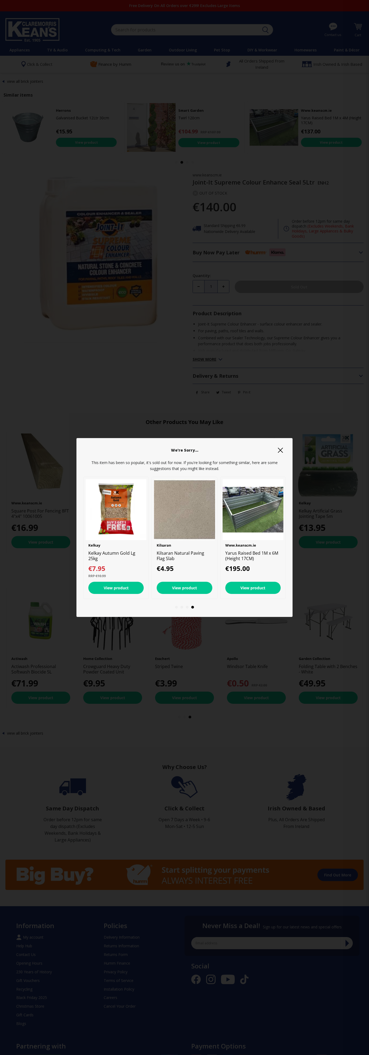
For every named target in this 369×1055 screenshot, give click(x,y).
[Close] (280, 450)
